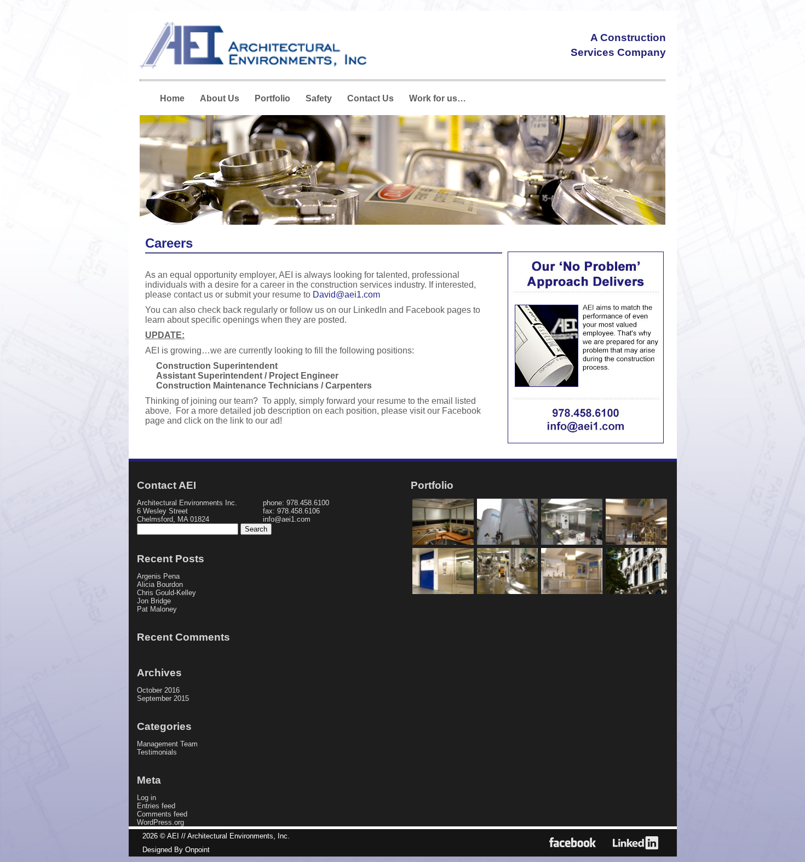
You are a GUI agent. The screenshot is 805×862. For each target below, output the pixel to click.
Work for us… (437, 98)
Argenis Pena (158, 576)
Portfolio (272, 98)
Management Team (167, 744)
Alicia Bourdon (160, 584)
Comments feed (162, 814)
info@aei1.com (287, 519)
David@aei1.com (346, 294)
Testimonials (157, 752)
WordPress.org (160, 822)
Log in (146, 798)
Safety (319, 98)
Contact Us (370, 98)
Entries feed (156, 806)
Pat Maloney (157, 609)
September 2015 (163, 698)
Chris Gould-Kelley (166, 593)
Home (172, 98)
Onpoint (197, 850)
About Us (219, 98)
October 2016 (158, 690)
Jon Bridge (154, 601)
